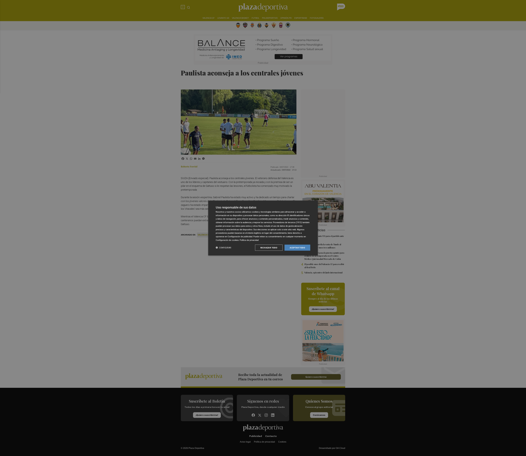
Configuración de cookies (227, 240)
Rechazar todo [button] (268, 247)
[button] (223, 247)
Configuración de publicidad (240, 236)
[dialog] (263, 228)
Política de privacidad (249, 240)
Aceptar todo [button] (297, 247)
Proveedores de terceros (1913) (287, 222)
